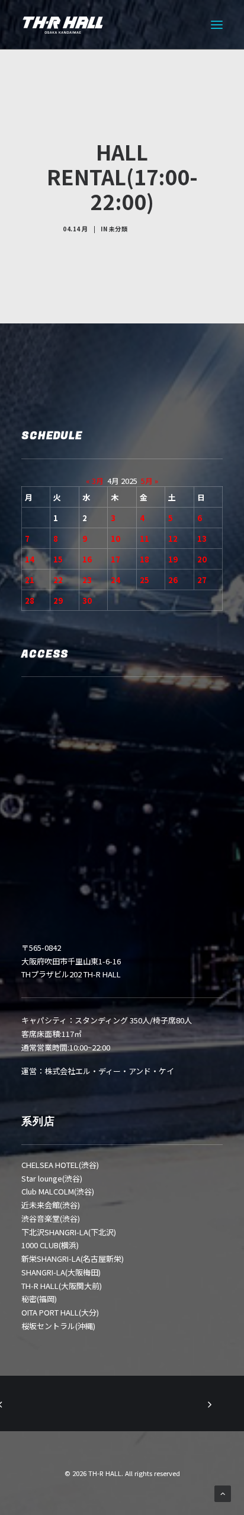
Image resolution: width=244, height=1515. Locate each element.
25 (144, 579)
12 (173, 538)
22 (58, 579)
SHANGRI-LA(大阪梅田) (61, 1272)
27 (202, 579)
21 (29, 579)
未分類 (118, 228)
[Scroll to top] (222, 1492)
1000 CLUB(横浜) (50, 1245)
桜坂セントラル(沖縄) (58, 1325)
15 (58, 559)
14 (29, 559)
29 (58, 600)
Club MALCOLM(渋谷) (57, 1191)
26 (173, 579)
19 (173, 559)
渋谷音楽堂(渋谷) (50, 1218)
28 (29, 600)
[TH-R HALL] (62, 25)
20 (202, 559)
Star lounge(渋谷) (51, 1178)
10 (115, 538)
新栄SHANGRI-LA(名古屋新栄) (72, 1258)
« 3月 (95, 480)
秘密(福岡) (39, 1298)
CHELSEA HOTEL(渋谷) (60, 1164)
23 (87, 579)
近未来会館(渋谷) (50, 1204)
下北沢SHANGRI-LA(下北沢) (68, 1232)
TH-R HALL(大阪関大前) (61, 1285)
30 (87, 600)
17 (115, 559)
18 (144, 559)
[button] (217, 25)
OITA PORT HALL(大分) (60, 1312)
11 (144, 538)
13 (202, 538)
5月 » (149, 480)
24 (115, 579)
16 (87, 559)
